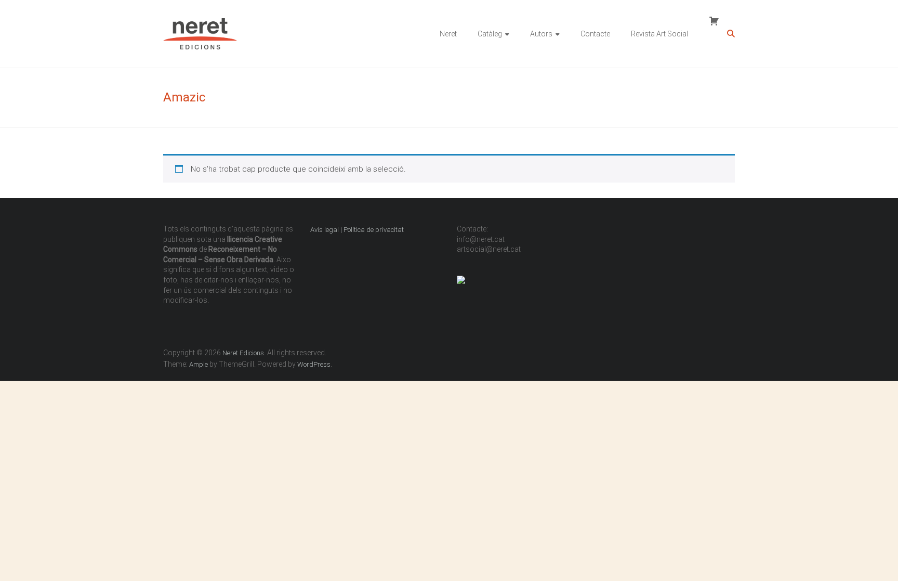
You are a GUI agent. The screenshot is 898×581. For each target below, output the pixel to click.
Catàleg (490, 34)
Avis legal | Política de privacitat (357, 230)
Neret (448, 34)
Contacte (595, 34)
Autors (541, 34)
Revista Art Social (659, 34)
